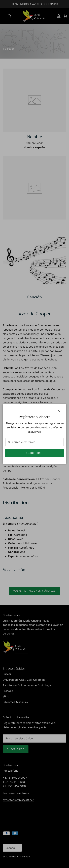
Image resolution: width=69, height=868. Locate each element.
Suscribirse (34, 453)
